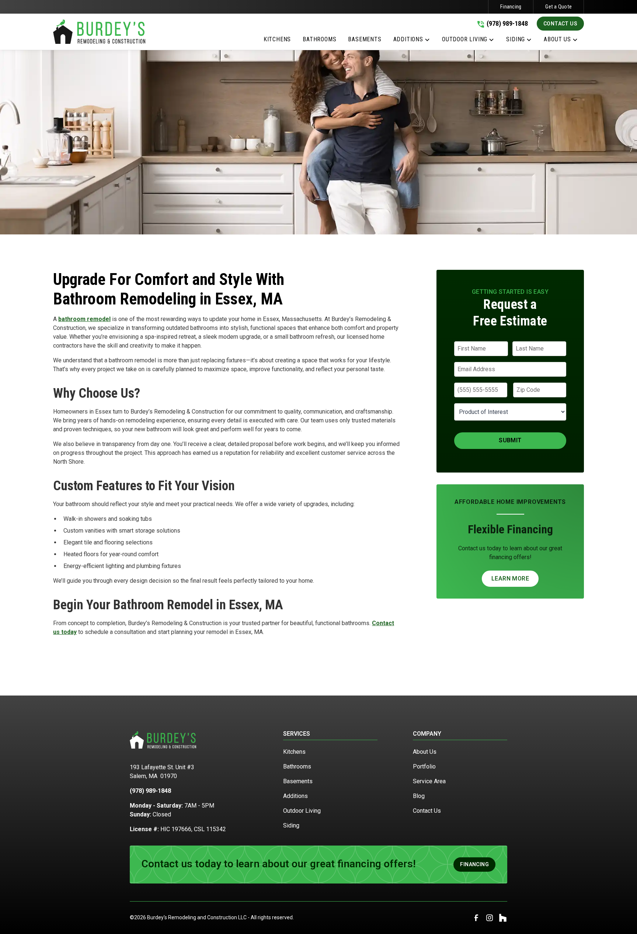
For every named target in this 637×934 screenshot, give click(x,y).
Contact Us (560, 24)
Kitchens (294, 751)
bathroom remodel (84, 319)
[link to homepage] (99, 31)
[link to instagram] (489, 917)
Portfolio (424, 766)
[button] (411, 41)
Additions (295, 795)
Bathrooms (297, 766)
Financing (510, 7)
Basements (298, 781)
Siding (291, 825)
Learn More (510, 578)
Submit (510, 440)
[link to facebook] (476, 917)
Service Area (429, 781)
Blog (419, 795)
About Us (424, 751)
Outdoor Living (302, 810)
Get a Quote (558, 7)
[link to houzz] (502, 917)
